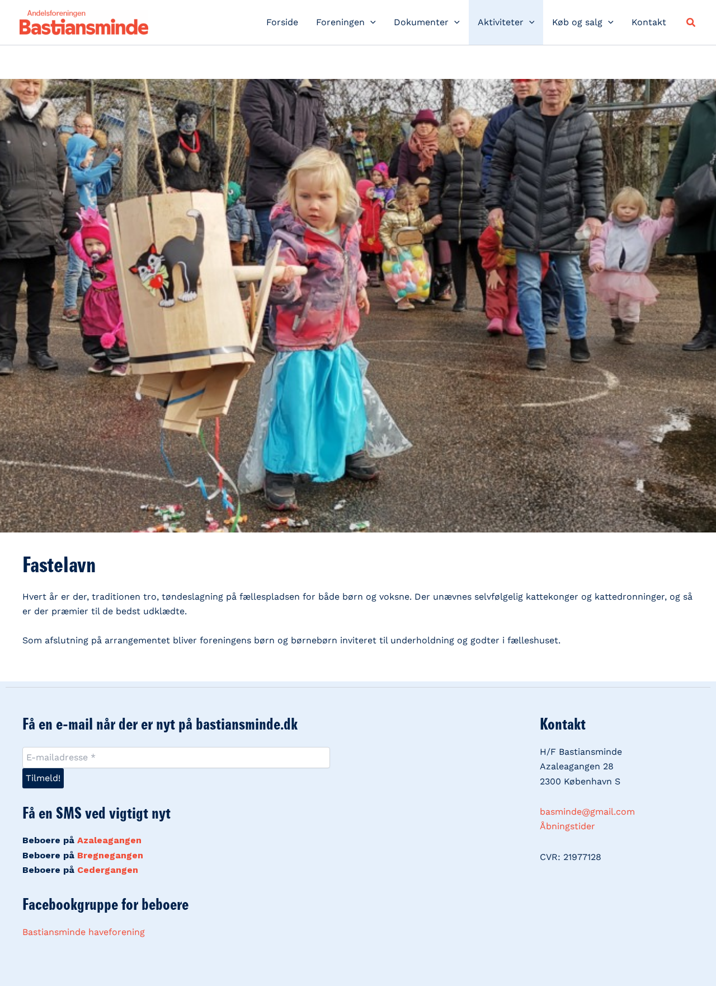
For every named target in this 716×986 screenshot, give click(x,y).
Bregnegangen (110, 855)
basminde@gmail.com (587, 811)
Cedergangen (107, 869)
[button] (370, 22)
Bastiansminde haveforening (83, 932)
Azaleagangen (109, 840)
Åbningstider (567, 826)
